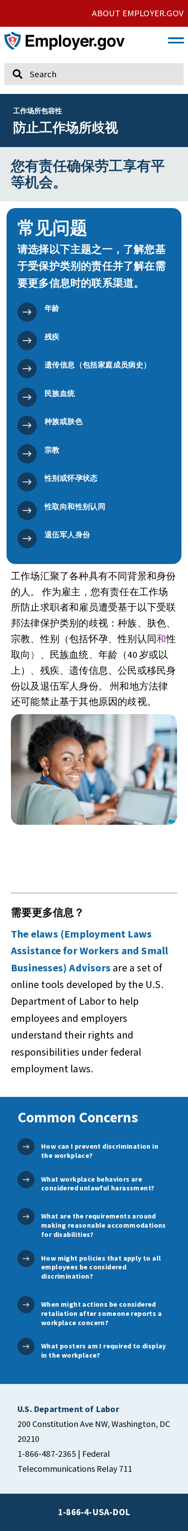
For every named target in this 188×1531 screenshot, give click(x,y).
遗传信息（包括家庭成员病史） (98, 365)
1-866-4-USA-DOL (94, 1512)
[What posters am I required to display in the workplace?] (26, 1346)
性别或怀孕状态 (71, 478)
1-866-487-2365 (46, 1453)
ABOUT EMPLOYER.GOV (138, 13)
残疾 (52, 336)
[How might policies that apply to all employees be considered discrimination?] (26, 1258)
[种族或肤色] (27, 425)
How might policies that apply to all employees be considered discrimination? (101, 1267)
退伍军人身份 (67, 534)
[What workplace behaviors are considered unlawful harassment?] (26, 1179)
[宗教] (27, 454)
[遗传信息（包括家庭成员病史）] (27, 368)
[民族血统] (27, 397)
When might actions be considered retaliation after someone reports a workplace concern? (101, 1313)
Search (11, 60)
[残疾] (27, 340)
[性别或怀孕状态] (27, 482)
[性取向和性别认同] (27, 510)
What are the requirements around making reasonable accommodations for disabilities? (103, 1225)
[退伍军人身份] (27, 538)
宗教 (52, 450)
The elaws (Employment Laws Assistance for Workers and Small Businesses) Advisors (89, 950)
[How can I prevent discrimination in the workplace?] (26, 1146)
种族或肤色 (64, 421)
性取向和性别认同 (75, 506)
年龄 (52, 308)
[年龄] (27, 312)
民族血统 (60, 393)
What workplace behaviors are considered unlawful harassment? (97, 1184)
